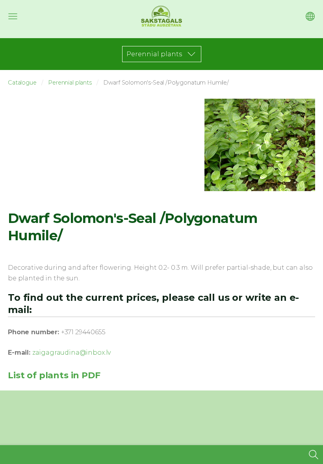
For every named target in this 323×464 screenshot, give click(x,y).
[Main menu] (13, 16)
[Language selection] (310, 16)
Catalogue (22, 82)
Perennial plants (69, 82)
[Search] (313, 454)
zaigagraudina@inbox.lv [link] (71, 352)
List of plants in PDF (54, 375)
